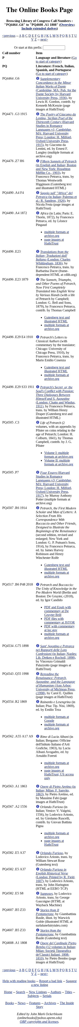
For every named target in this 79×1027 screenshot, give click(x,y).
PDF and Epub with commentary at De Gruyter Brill (57, 611)
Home (8, 992)
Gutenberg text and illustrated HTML (57, 319)
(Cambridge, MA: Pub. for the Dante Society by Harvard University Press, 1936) (56, 88)
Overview (67, 24)
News (21, 1003)
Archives (50, 1003)
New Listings (38, 992)
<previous (8, 35)
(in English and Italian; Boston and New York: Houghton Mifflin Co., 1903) (56, 167)
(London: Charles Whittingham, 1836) (53, 257)
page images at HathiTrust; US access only (59, 774)
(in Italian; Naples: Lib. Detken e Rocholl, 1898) (56, 651)
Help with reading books (19, 981)
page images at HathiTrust (54, 241)
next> (44, 39)
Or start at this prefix (27, 47)
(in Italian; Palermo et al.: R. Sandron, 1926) (56, 196)
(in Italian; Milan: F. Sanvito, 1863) (56, 790)
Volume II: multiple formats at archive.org (58, 462)
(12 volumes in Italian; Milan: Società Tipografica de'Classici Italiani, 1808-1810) (56, 950)
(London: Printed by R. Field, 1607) (55, 875)
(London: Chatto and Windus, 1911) (55, 396)
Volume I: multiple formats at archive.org (58, 454)
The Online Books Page (39, 9)
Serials (47, 996)
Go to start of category (56, 59)
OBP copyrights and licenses (39, 1021)
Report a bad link (50, 981)
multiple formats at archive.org (56, 234)
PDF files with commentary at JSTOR (59, 620)
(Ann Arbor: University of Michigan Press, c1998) (55, 683)
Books (9, 1003)
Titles (68, 992)
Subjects (33, 996)
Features (34, 1003)
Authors (55, 992)
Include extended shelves (39, 28)
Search (20, 992)
